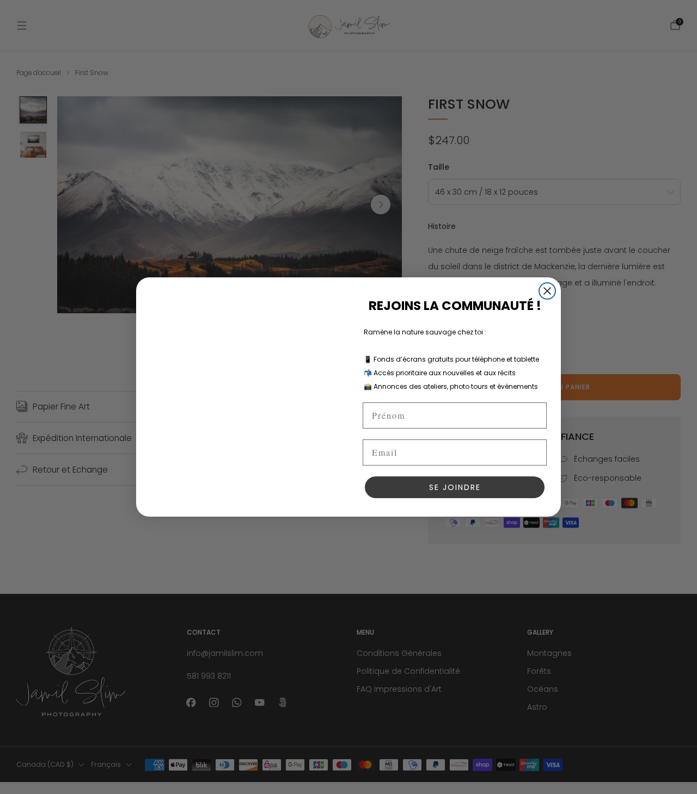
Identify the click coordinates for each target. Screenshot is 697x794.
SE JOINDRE (455, 487)
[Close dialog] (547, 291)
